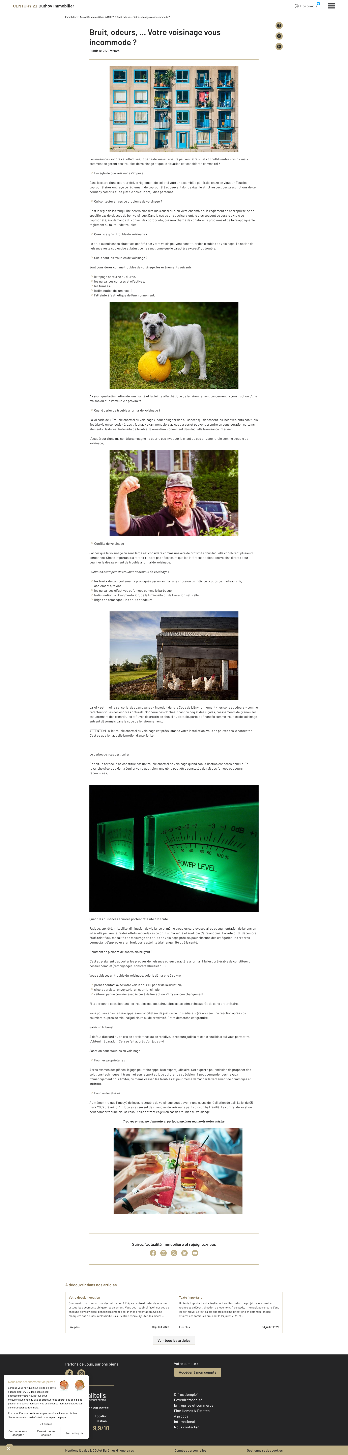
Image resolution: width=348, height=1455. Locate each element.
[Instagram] (163, 1253)
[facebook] (69, 1373)
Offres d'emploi (186, 1394)
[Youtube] (195, 1253)
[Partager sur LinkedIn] (279, 46)
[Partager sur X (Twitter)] (279, 36)
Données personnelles (190, 1450)
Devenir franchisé (188, 1400)
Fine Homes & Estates (192, 1410)
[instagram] (81, 1373)
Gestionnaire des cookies (265, 1450)
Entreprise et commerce (193, 1405)
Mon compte (309, 6)
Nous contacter (186, 1427)
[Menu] (331, 5)
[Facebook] (153, 1253)
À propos (181, 1416)
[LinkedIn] (184, 1253)
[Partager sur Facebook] (279, 25)
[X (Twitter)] (174, 1253)
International (184, 1421)
